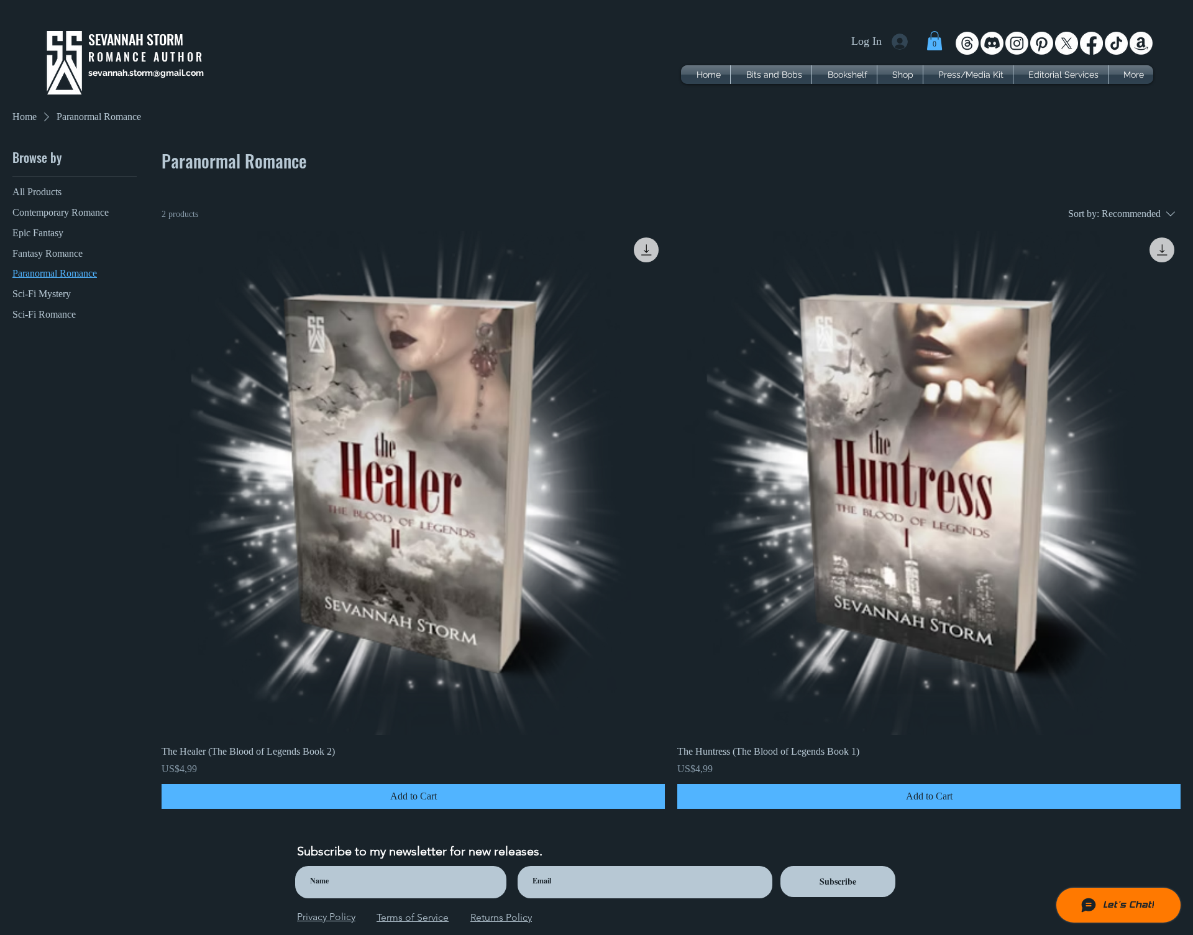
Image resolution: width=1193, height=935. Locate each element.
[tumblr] (1116, 43)
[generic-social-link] (1141, 43)
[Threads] (967, 43)
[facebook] (1091, 43)
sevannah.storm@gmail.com (146, 73)
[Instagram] (1016, 43)
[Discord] (991, 43)
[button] (934, 40)
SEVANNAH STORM (135, 39)
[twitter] (1066, 43)
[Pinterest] (1041, 43)
